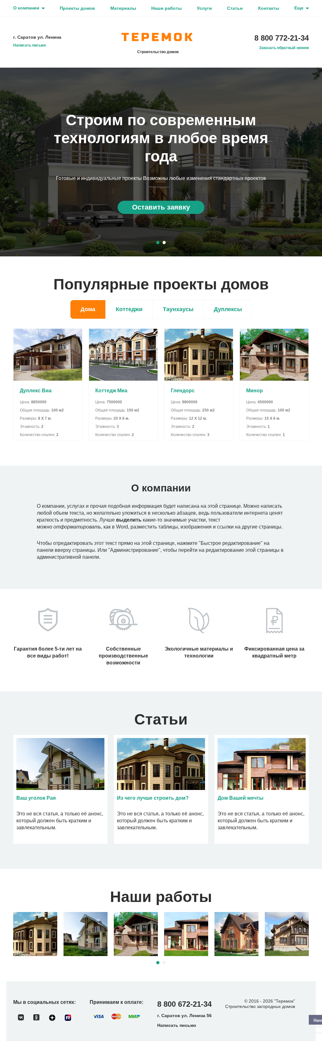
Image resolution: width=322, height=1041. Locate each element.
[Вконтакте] (21, 1017)
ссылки (225, 526)
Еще (298, 7)
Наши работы (166, 8)
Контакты (268, 8)
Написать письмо (29, 45)
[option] (161, 162)
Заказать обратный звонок (284, 48)
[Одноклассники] (36, 1017)
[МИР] (134, 1016)
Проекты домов (77, 8)
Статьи (235, 8)
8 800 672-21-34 (184, 1004)
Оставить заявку (161, 207)
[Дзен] (52, 1018)
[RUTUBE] (68, 1018)
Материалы (123, 8)
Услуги (204, 8)
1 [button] (157, 242)
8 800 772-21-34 (281, 38)
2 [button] (164, 242)
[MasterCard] (116, 1016)
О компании (26, 7)
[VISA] (98, 1016)
